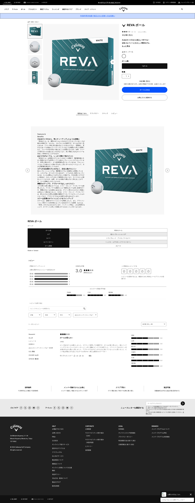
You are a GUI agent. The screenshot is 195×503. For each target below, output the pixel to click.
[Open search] (182, 9)
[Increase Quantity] (129, 76)
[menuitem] (156, 2)
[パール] (124, 56)
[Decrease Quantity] (124, 76)
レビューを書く (142, 31)
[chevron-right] (183, 403)
